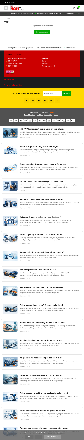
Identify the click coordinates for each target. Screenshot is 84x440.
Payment (45, 59)
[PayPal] (72, 120)
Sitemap (56, 115)
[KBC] (54, 120)
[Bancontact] (30, 120)
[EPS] (63, 120)
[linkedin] (57, 100)
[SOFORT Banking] (35, 120)
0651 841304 (12, 66)
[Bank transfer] (11, 120)
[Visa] (25, 120)
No (38, 437)
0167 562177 (12, 61)
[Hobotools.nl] (17, 8)
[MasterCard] (21, 120)
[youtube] (51, 100)
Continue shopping (42, 32)
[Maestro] (39, 120)
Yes (29, 437)
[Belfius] (44, 120)
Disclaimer (40, 115)
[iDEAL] (16, 120)
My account (45, 64)
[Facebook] (26, 100)
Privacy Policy (48, 115)
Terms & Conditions (29, 115)
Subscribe (67, 93)
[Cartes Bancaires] (68, 120)
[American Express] (49, 120)
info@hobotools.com (15, 64)
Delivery (44, 61)
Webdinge (51, 112)
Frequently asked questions (17, 59)
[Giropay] (58, 120)
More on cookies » (52, 437)
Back (8, 18)
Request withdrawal (48, 66)
